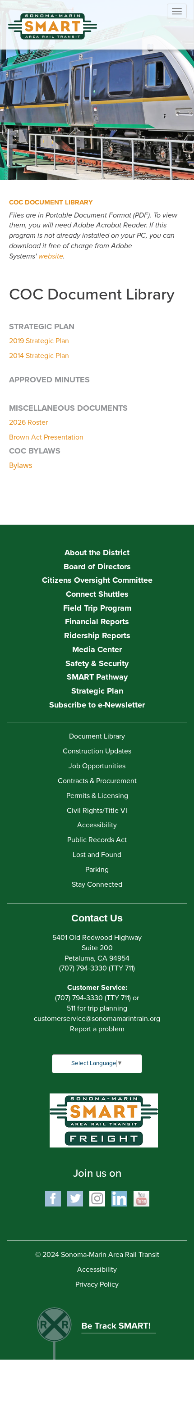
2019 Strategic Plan (39, 340)
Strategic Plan (97, 691)
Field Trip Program (97, 608)
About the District (97, 553)
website (50, 256)
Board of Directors (97, 566)
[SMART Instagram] (97, 1197)
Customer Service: (97, 987)
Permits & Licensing (97, 795)
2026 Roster (28, 422)
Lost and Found (97, 854)
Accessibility (97, 825)
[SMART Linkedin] (119, 1197)
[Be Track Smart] (97, 1328)
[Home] (45, 20)
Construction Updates (97, 751)
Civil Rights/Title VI (97, 810)
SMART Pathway (97, 677)
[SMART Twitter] (75, 1197)
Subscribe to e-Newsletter (97, 705)
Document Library (97, 736)
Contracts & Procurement (97, 780)
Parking (97, 869)
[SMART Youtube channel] (141, 1197)
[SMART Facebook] (53, 1197)
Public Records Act (97, 839)
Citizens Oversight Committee (97, 580)
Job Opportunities (97, 766)
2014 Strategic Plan (39, 355)
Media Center (97, 649)
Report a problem (97, 1029)
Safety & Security (97, 663)
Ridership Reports (97, 635)
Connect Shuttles (97, 594)
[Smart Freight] (104, 1120)
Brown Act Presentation (46, 437)
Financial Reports (97, 621)
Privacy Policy (97, 1284)
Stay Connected (97, 884)
